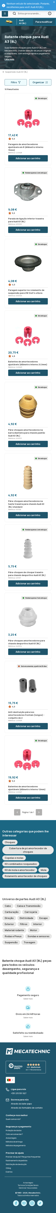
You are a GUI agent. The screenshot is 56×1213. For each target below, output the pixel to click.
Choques (10, 842)
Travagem (29, 942)
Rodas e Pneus (13, 936)
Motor (33, 930)
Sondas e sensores (38, 936)
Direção (9, 918)
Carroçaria (31, 912)
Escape (43, 918)
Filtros (23, 924)
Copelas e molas (14, 857)
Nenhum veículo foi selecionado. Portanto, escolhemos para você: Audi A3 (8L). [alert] (28, 5)
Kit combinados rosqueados (21, 864)
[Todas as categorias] (5, 13)
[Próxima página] (39, 812)
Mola (43, 870)
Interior (37, 924)
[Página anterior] (17, 812)
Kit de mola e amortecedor (20, 870)
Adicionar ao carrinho (28, 158)
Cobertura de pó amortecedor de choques (28, 850)
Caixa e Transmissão (28, 906)
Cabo (8, 906)
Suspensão (11, 942)
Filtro (14, 82)
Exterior (9, 924)
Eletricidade (26, 918)
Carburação (12, 912)
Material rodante (14, 930)
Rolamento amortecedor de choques (26, 876)
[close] (54, 2)
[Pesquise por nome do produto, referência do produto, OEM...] (49, 13)
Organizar (38, 82)
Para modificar (43, 21)
